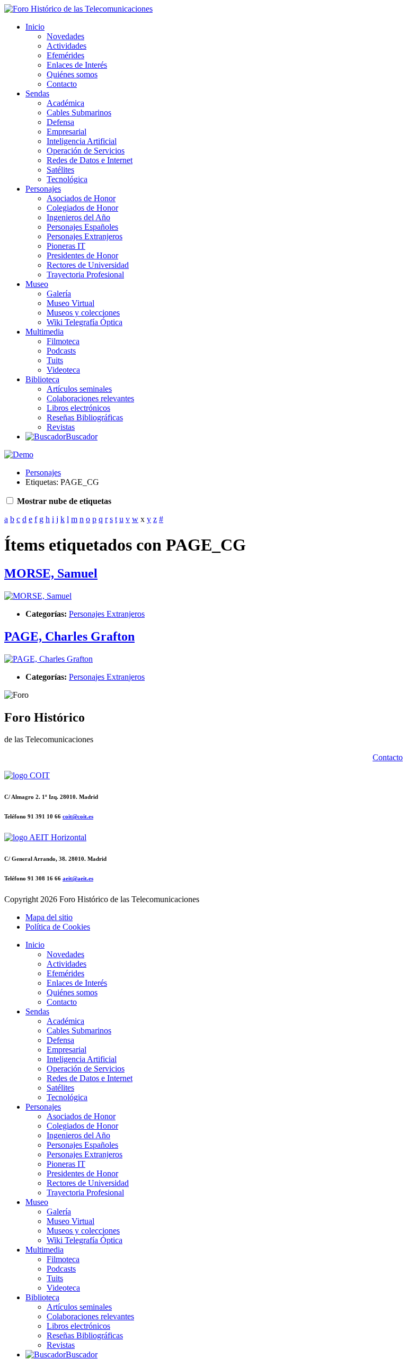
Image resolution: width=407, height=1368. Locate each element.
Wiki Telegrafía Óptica (84, 322)
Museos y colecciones (83, 312)
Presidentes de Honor (82, 255)
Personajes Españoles (82, 226)
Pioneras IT (66, 245)
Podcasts (61, 350)
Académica (65, 102)
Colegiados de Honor (82, 207)
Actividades (66, 45)
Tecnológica (67, 179)
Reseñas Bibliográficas (85, 417)
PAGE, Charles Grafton (69, 636)
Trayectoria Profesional (85, 274)
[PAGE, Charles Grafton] (48, 658)
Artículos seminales (79, 388)
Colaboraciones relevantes (90, 398)
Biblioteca (42, 379)
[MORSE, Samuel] (38, 595)
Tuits (55, 360)
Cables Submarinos (79, 112)
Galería (59, 293)
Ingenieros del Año (78, 217)
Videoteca (63, 369)
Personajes (43, 188)
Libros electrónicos (78, 407)
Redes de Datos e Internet (89, 160)
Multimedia (44, 331)
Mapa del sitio (49, 917)
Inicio (35, 26)
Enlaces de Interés (77, 64)
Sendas (37, 93)
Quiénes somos (72, 74)
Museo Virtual (70, 303)
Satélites (60, 169)
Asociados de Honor (81, 198)
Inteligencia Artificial (82, 141)
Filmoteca (63, 341)
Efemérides (65, 55)
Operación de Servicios (86, 150)
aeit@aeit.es (78, 878)
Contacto (62, 83)
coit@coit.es (78, 816)
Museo (36, 284)
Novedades (65, 36)
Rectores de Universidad (88, 264)
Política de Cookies (57, 926)
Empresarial (66, 131)
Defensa (60, 122)
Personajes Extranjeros (84, 236)
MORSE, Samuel (51, 573)
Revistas (61, 426)
